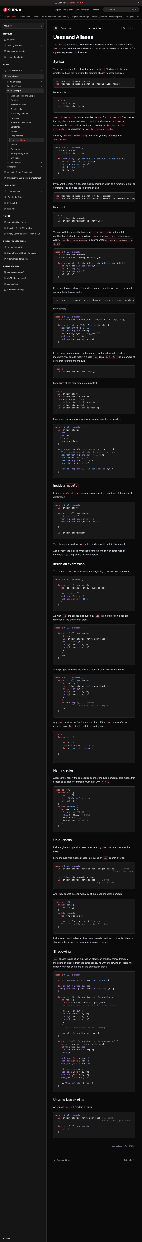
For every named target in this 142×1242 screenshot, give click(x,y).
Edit (127, 28)
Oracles (36, 17)
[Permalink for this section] (66, 62)
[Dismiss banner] (138, 3)
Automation (25, 17)
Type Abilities (64, 1160)
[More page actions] (132, 28)
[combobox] (23, 26)
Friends (128, 1160)
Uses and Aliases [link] (95, 28)
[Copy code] (131, 81)
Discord (95, 10)
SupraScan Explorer (64, 10)
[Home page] (12, 9)
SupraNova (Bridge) (80, 17)
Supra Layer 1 (11, 17)
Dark (8, 1238)
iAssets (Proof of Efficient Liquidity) (107, 17)
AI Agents (130, 17)
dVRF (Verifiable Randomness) (55, 17)
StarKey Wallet (82, 10)
